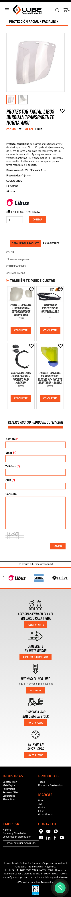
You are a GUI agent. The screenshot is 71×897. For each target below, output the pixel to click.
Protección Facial (24, 21)
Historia (7, 829)
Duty (41, 800)
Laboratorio (9, 795)
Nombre (12, 439)
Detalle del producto (25, 243)
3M (40, 804)
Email (10, 452)
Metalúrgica (9, 785)
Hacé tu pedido (35, 722)
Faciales (49, 21)
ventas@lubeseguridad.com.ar (19, 877)
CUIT (10, 480)
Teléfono (12, 466)
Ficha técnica (51, 243)
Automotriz (9, 788)
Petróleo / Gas (10, 792)
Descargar (35, 690)
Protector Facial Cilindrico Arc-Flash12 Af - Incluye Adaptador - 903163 (50, 378)
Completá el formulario (35, 656)
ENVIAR (58, 546)
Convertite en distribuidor (17, 836)
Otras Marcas (45, 814)
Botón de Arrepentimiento (21, 843)
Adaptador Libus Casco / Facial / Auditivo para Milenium (21, 378)
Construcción (10, 781)
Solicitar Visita (35, 624)
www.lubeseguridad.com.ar (53, 877)
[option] (14, 578)
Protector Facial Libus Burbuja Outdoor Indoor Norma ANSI (20, 310)
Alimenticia (9, 799)
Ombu (41, 807)
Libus (41, 811)
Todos (41, 781)
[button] (66, 9)
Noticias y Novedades (14, 833)
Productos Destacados (50, 785)
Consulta (11, 494)
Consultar (21, 330)
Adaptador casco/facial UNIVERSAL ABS (50, 308)
